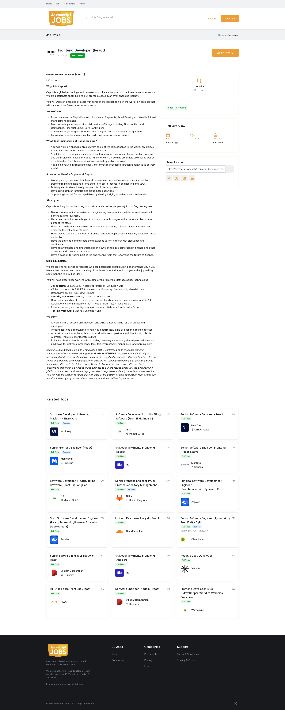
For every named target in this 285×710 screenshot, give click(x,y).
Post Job (230, 18)
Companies (69, 3)
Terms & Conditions (188, 654)
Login (147, 666)
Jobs (58, 3)
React (170, 107)
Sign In (212, 18)
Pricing (82, 3)
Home (49, 3)
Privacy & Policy (186, 660)
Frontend (181, 107)
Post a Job (150, 654)
